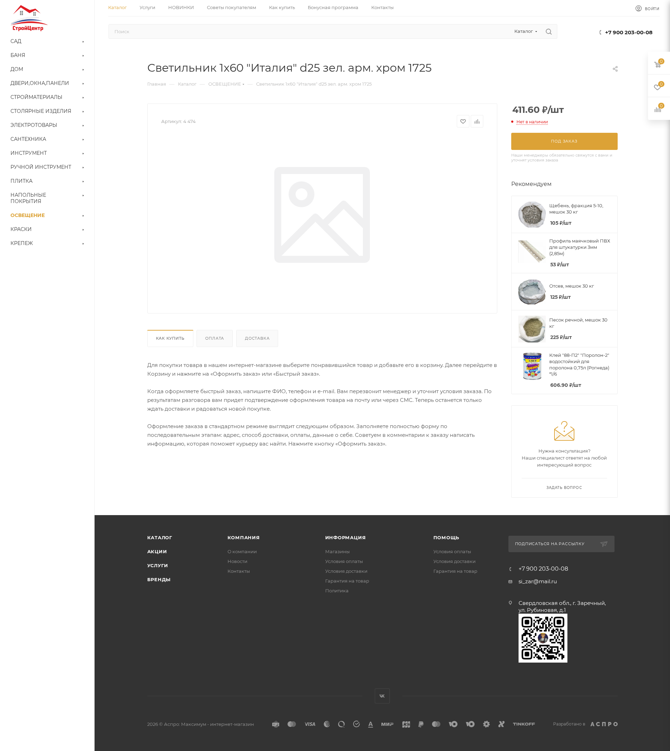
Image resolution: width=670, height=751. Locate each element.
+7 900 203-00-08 (629, 32)
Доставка (257, 338)
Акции (157, 551)
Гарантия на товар (347, 581)
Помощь (446, 537)
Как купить (170, 338)
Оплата (214, 338)
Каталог (160, 537)
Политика (337, 590)
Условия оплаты (344, 561)
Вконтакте (382, 695)
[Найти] (548, 31)
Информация (345, 537)
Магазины (337, 551)
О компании (242, 551)
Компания (244, 537)
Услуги (158, 565)
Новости (237, 561)
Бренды (159, 579)
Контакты (239, 571)
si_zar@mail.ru (538, 581)
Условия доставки (346, 571)
